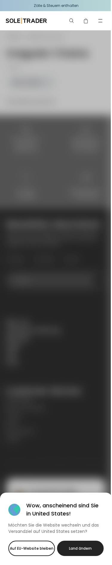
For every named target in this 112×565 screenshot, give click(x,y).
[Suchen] (72, 21)
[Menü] (100, 21)
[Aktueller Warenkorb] (86, 21)
